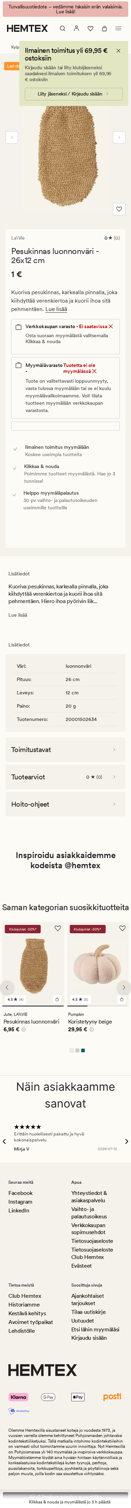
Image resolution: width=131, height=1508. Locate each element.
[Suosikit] (90, 28)
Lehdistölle (21, 1331)
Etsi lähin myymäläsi (95, 1329)
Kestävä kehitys (27, 1313)
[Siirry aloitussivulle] (27, 28)
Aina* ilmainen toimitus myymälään (65, 1497)
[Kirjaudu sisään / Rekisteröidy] (76, 28)
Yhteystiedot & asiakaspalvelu (89, 1197)
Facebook (20, 1193)
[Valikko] (118, 28)
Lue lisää (56, 309)
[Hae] (63, 28)
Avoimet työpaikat (30, 1322)
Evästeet (81, 1265)
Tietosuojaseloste (92, 1241)
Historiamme (23, 1304)
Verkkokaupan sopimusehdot (88, 1229)
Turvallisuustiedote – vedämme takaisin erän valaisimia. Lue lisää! (65, 9)
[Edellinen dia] (12, 137)
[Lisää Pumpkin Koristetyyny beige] (122, 999)
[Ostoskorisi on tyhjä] (104, 28)
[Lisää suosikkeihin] (119, 209)
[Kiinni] (118, 51)
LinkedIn (18, 1210)
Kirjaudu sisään (89, 1337)
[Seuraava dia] (119, 137)
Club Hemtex (24, 1296)
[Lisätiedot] (23, 1030)
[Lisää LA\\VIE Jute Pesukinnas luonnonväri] (57, 999)
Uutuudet (82, 1320)
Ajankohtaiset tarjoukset (87, 1300)
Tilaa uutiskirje (88, 1312)
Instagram (20, 1201)
